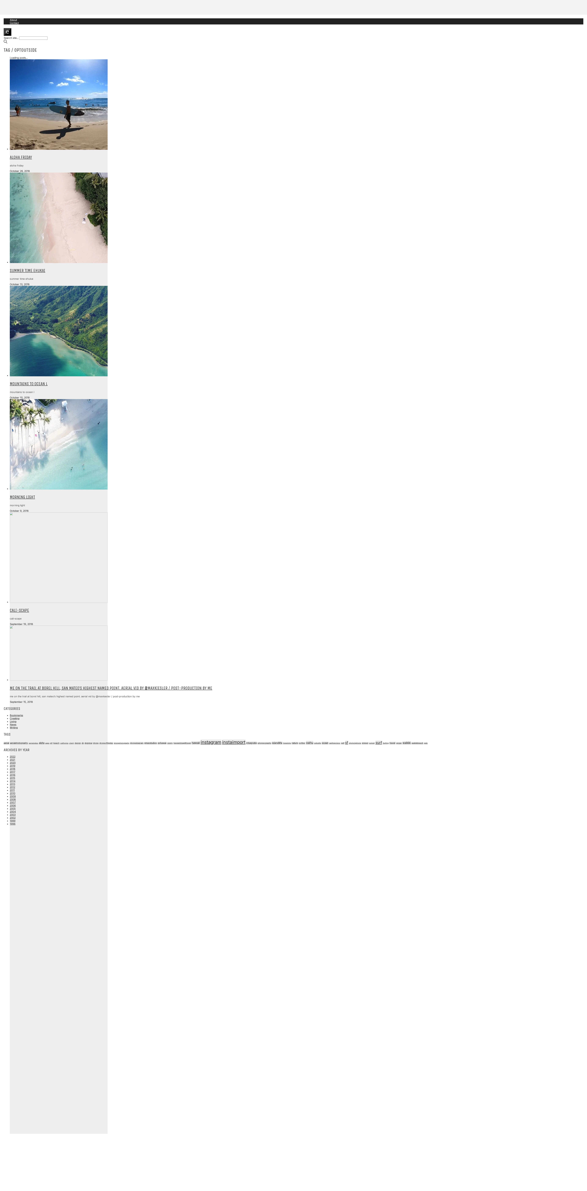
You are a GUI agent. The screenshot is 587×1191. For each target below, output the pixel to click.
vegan (399, 743)
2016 (12, 774)
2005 (13, 808)
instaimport (234, 742)
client (71, 743)
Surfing (386, 743)
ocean (325, 742)
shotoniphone (355, 743)
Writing (14, 727)
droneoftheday (106, 743)
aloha (41, 742)
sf (346, 743)
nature (295, 743)
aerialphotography (19, 743)
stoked (365, 743)
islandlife (277, 742)
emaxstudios (150, 743)
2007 (13, 802)
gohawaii (162, 743)
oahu (309, 743)
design (78, 743)
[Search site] (5, 42)
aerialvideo (33, 743)
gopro (170, 743)
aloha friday (21, 157)
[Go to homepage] (7, 34)
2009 (13, 796)
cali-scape (19, 610)
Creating (14, 718)
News (13, 724)
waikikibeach (417, 743)
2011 (12, 790)
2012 (12, 787)
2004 (13, 811)
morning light (22, 497)
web (426, 743)
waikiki (406, 742)
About (13, 19)
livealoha (287, 743)
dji (83, 743)
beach (56, 743)
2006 (13, 805)
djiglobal (88, 743)
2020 (13, 762)
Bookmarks (16, 715)
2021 (12, 759)
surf (378, 743)
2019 (12, 765)
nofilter (302, 743)
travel (392, 743)
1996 (12, 823)
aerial (6, 743)
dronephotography (121, 743)
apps (47, 743)
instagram (211, 742)
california (64, 743)
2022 (12, 756)
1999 (12, 820)
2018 (12, 768)
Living (13, 721)
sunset (372, 743)
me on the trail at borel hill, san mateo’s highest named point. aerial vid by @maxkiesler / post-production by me (111, 688)
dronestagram (137, 743)
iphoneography (264, 743)
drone (96, 743)
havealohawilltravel (182, 743)
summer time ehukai (27, 270)
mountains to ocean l (29, 383)
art (51, 743)
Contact (14, 22)
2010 (12, 793)
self (342, 743)
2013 (12, 784)
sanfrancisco (334, 743)
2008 (13, 799)
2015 (12, 778)
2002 (13, 817)
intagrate (251, 742)
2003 (13, 814)
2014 (12, 781)
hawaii (196, 742)
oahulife (317, 743)
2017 (12, 771)
